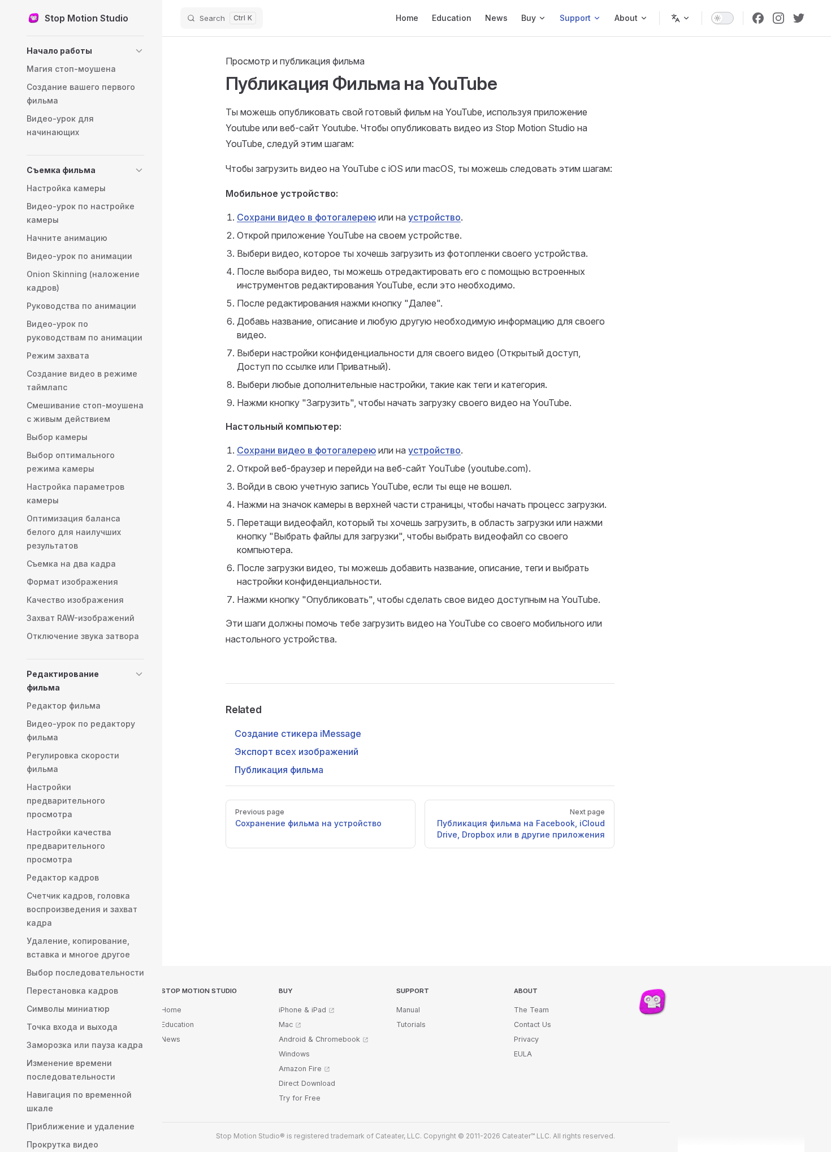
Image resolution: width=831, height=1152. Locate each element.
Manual (408, 1010)
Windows (294, 1054)
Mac (286, 1024)
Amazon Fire (300, 1068)
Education (177, 1024)
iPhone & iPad (302, 1010)
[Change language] (680, 18)
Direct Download (307, 1083)
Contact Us (532, 1024)
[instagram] (778, 18)
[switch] (722, 18)
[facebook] (758, 18)
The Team (531, 1010)
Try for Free (300, 1098)
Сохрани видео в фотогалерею (306, 217)
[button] (85, 51)
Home (171, 1010)
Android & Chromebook (319, 1039)
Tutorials (411, 1024)
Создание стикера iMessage (298, 733)
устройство (434, 217)
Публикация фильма (279, 769)
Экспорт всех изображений (296, 751)
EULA (523, 1054)
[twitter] (799, 18)
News (170, 1039)
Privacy (526, 1039)
